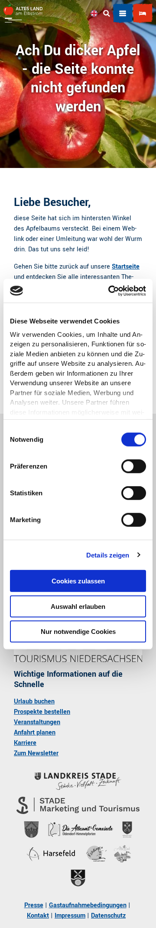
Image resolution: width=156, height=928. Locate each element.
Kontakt (38, 915)
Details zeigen (107, 554)
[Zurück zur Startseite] (22, 13)
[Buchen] (143, 13)
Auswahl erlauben (78, 606)
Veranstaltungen (37, 722)
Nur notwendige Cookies (78, 631)
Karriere (25, 742)
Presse (33, 905)
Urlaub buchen (34, 701)
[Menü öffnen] (123, 13)
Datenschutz (108, 915)
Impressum (70, 915)
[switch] (133, 466)
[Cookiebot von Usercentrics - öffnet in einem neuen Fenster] (110, 290)
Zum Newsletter (36, 753)
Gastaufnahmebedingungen (88, 905)
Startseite (126, 266)
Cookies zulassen (78, 581)
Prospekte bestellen (42, 711)
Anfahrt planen (34, 732)
